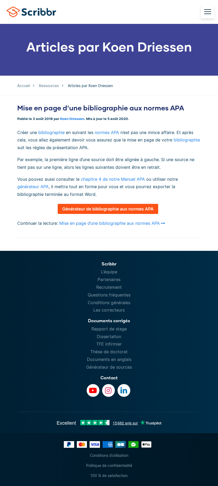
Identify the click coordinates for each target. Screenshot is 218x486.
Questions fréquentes (109, 295)
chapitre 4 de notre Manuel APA (113, 179)
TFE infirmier (109, 344)
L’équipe (109, 271)
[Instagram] (108, 390)
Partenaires (109, 279)
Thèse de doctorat (109, 351)
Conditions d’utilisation (109, 455)
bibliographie (52, 132)
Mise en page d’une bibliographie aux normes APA (100, 108)
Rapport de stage (109, 329)
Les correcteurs (109, 310)
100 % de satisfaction (109, 475)
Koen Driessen (72, 119)
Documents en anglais (109, 359)
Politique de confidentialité (109, 465)
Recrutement (109, 287)
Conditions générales (109, 302)
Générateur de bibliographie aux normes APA (108, 209)
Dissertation (109, 336)
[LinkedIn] (124, 390)
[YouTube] (93, 390)
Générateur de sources (109, 367)
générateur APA (33, 186)
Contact (109, 377)
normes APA (107, 132)
